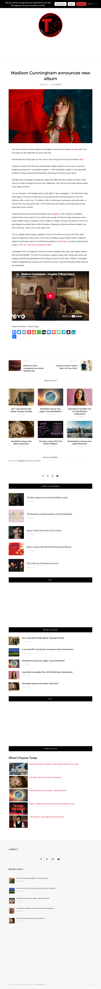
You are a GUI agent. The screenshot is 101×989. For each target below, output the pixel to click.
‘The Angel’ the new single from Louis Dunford (46, 817)
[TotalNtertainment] (50, 25)
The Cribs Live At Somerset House (42, 563)
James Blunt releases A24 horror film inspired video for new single (53, 764)
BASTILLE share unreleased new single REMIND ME (33, 368)
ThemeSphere (40, 984)
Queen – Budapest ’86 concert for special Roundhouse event (52, 804)
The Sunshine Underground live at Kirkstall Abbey (49, 514)
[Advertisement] (53, 49)
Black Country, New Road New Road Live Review (49, 547)
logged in (22, 461)
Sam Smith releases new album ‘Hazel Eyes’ (40, 683)
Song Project (62, 241)
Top (91, 984)
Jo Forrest (57, 84)
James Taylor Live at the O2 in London (44, 530)
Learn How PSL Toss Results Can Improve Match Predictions (47, 649)
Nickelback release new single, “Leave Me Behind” (43, 661)
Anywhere (55, 214)
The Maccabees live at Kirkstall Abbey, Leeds (47, 497)
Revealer (74, 149)
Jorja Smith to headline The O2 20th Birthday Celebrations (79, 411)
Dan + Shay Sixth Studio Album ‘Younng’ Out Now (43, 638)
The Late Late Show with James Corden (35, 245)
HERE (63, 159)
